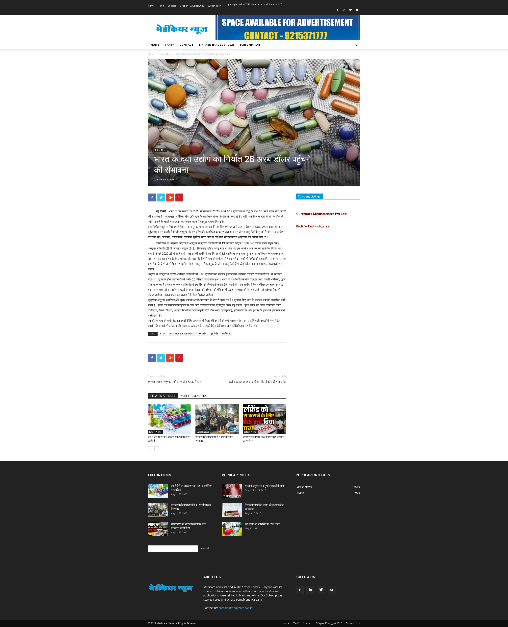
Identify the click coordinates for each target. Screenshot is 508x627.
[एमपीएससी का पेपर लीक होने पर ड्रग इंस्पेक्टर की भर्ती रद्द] (264, 419)
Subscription (214, 5)
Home (151, 5)
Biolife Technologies (312, 218)
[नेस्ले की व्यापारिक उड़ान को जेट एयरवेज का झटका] (232, 510)
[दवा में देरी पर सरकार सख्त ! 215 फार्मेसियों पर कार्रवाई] (169, 419)
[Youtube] (357, 10)
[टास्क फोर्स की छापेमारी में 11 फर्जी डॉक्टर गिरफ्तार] (217, 419)
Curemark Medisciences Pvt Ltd (321, 206)
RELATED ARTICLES (162, 395)
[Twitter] (350, 10)
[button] (355, 45)
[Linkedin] (344, 10)
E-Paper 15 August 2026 (192, 5)
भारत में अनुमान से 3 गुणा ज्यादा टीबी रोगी (264, 485)
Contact (172, 5)
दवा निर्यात (214, 333)
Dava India (304, 231)
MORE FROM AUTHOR (194, 395)
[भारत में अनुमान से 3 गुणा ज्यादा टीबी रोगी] (232, 491)
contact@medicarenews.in (235, 608)
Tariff (161, 5)
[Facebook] (337, 10)
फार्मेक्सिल (226, 333)
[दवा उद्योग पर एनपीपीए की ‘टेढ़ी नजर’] (232, 529)
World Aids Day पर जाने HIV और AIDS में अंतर (175, 382)
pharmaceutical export (181, 333)
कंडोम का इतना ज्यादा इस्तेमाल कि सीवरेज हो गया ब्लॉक (257, 382)
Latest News (165, 54)
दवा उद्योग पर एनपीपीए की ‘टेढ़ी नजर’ (262, 524)
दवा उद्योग (202, 333)
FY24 (162, 333)
